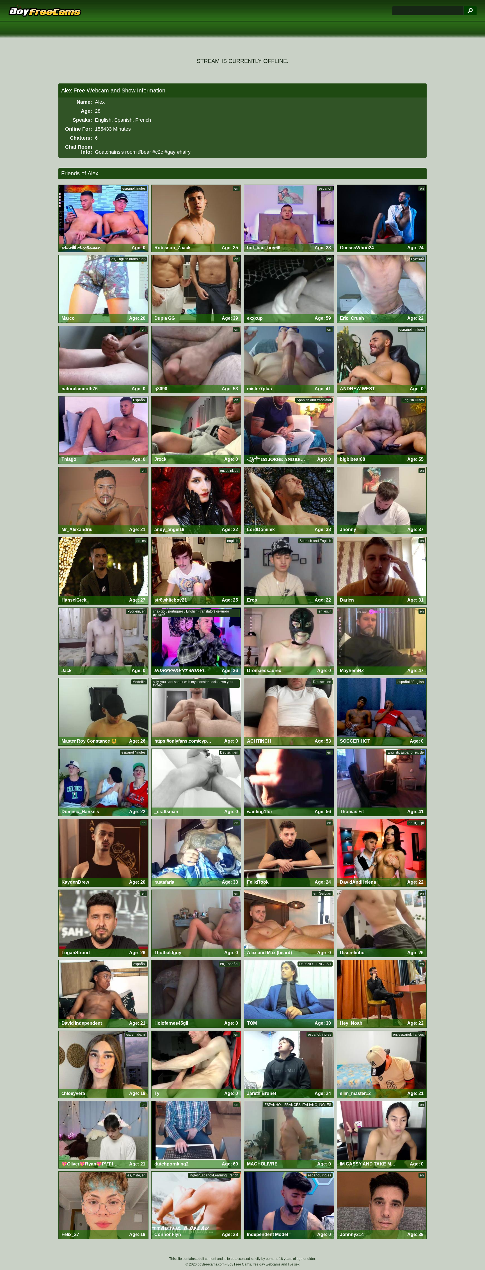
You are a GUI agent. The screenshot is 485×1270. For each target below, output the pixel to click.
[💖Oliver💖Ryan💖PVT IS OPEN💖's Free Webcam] (103, 1134)
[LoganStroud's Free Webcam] (103, 923)
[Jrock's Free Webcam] (196, 430)
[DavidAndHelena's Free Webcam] (382, 852)
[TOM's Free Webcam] (289, 994)
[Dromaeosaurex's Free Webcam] (289, 641)
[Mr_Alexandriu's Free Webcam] (103, 500)
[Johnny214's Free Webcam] (382, 1205)
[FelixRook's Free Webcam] (289, 852)
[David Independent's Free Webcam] (103, 994)
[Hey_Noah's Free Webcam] (382, 994)
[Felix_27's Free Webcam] (103, 1205)
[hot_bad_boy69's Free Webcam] (289, 218)
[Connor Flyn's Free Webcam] (196, 1205)
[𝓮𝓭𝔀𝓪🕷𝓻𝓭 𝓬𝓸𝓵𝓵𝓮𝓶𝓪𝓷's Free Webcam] (103, 218)
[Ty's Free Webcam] (196, 1064)
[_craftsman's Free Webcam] (196, 782)
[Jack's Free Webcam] (103, 641)
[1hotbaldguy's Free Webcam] (196, 923)
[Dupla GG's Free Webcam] (196, 289)
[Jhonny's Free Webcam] (382, 500)
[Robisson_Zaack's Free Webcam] (196, 218)
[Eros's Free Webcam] (289, 570)
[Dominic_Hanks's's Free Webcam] (103, 782)
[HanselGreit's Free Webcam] (103, 570)
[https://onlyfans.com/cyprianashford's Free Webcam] (196, 711)
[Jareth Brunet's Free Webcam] (289, 1064)
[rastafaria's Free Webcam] (196, 852)
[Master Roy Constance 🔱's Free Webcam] (103, 711)
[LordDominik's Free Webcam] (289, 500)
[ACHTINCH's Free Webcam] (289, 711)
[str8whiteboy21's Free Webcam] (196, 570)
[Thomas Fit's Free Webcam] (382, 782)
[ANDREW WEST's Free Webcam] (382, 359)
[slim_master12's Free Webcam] (382, 1064)
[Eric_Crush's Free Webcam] (382, 289)
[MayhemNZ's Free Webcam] (382, 641)
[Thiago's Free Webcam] (103, 430)
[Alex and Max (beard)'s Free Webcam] (289, 923)
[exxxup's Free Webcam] (289, 289)
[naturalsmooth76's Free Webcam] (103, 359)
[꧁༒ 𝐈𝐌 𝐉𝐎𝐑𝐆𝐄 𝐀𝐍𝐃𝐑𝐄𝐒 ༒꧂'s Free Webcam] (289, 430)
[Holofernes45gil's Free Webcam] (196, 994)
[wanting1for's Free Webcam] (289, 782)
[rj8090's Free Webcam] (196, 359)
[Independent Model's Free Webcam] (289, 1205)
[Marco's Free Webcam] (103, 289)
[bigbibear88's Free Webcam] (382, 430)
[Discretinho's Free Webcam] (382, 923)
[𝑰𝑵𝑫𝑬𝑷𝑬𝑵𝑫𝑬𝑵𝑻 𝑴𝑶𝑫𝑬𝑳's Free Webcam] (196, 641)
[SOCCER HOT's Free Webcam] (382, 711)
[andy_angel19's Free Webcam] (196, 500)
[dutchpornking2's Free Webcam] (196, 1134)
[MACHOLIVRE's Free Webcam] (289, 1134)
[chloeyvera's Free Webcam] (103, 1064)
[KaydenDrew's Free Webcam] (103, 852)
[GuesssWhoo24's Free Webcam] (382, 218)
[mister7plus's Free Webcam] (289, 359)
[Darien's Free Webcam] (382, 570)
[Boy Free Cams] (44, 11)
